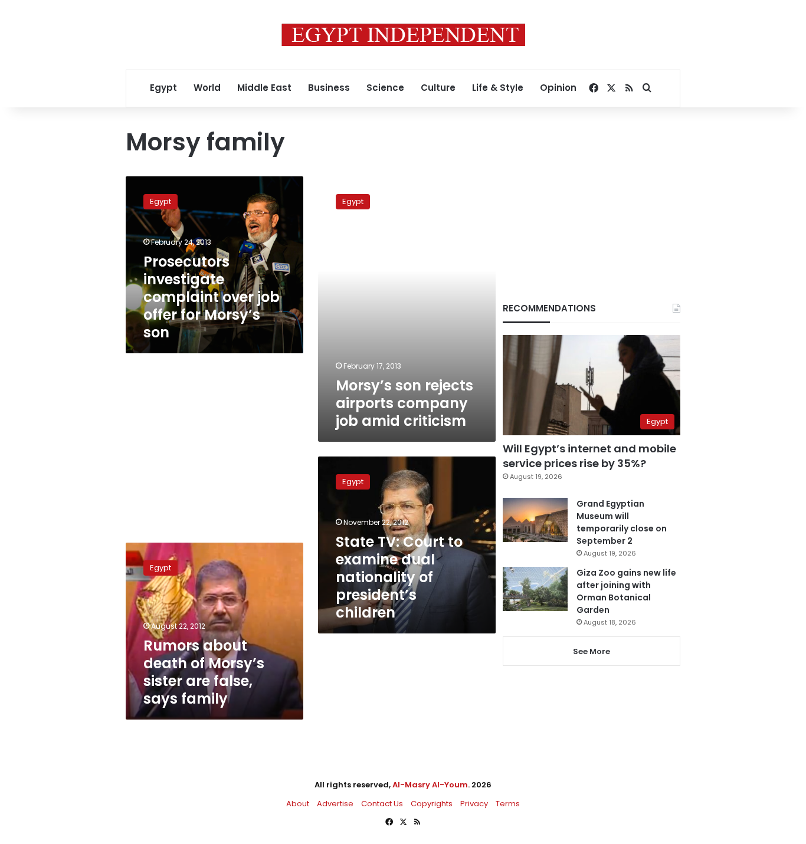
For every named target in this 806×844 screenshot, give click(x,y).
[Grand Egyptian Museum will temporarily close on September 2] (535, 520)
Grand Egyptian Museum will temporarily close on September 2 (621, 522)
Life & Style (497, 87)
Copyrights (432, 803)
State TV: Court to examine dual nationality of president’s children (399, 577)
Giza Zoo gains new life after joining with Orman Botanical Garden (626, 591)
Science (385, 87)
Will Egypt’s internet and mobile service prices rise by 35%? (589, 456)
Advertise (335, 803)
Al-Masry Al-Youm (430, 784)
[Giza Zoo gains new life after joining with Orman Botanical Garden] (535, 589)
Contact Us (382, 803)
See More (591, 651)
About (297, 803)
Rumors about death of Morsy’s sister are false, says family (203, 672)
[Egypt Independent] (403, 35)
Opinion (558, 87)
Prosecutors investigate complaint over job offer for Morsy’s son (211, 297)
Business (329, 87)
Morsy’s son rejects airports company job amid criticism (404, 403)
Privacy (474, 803)
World (207, 87)
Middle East (264, 87)
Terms (508, 803)
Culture (438, 87)
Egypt (163, 87)
